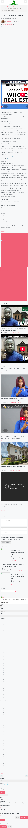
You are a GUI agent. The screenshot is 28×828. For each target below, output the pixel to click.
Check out (2, 613)
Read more (13, 560)
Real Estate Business (12, 6)
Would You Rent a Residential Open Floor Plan (17, 552)
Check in (2, 608)
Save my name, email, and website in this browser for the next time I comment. (12, 538)
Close (9, 826)
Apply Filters (24, 817)
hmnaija (9, 21)
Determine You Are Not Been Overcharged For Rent (17, 576)
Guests (2, 778)
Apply (2, 792)
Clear (2, 773)
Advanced (4, 795)
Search (2, 820)
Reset (17, 817)
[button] (1, 807)
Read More (3, 373)
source (2, 231)
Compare (3, 826)
